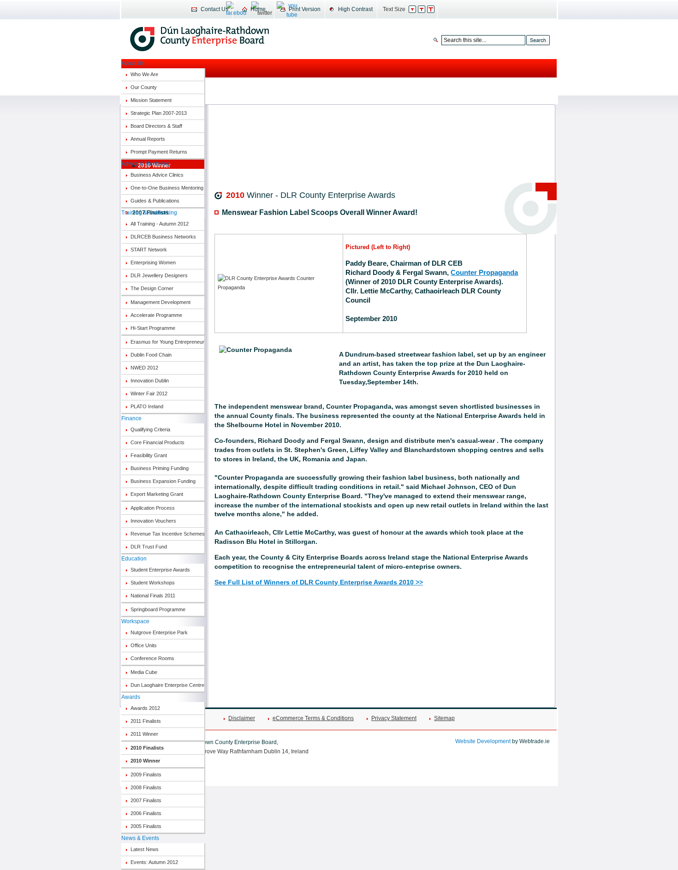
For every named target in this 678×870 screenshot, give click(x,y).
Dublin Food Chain (151, 355)
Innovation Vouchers (153, 521)
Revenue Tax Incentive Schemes (167, 533)
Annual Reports (148, 139)
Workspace (135, 621)
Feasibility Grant (149, 455)
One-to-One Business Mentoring (167, 188)
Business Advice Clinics (157, 175)
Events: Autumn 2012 (154, 862)
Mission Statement (151, 100)
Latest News (145, 849)
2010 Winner (145, 760)
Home (258, 9)
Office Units (144, 645)
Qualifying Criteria (150, 429)
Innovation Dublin (150, 380)
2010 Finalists (147, 748)
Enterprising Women (153, 262)
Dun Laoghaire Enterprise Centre (167, 685)
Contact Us (214, 9)
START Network (149, 249)
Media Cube (144, 672)
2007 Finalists (146, 800)
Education (134, 558)
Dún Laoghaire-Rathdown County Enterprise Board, (199, 38)
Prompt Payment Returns (159, 152)
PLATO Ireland (147, 406)
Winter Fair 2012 (149, 393)
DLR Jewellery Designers (159, 275)
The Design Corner (152, 288)
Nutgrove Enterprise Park (159, 632)
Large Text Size (435, 9)
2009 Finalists (146, 774)
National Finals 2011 (153, 595)
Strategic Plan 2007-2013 (159, 113)
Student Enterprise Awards (160, 569)
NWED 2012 (144, 367)
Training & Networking (149, 212)
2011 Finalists (146, 721)
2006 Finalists (146, 813)
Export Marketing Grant (157, 494)
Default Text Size (417, 9)
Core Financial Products (157, 442)
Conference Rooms (152, 658)
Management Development (160, 302)
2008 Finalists (146, 787)
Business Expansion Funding (163, 481)
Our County (144, 87)
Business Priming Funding (160, 468)
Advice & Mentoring (145, 164)
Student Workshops (153, 582)
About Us (132, 63)
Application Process (153, 508)
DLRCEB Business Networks (163, 236)
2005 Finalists (146, 826)
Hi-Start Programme (153, 328)
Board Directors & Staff (156, 126)
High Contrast (355, 9)
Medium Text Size (426, 9)
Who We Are (144, 74)
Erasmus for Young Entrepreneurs (167, 342)
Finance (131, 418)
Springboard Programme (158, 609)
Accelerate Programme (156, 315)
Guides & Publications (155, 200)
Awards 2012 (145, 708)
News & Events (140, 838)
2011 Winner (144, 734)
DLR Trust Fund (149, 546)
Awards (130, 697)
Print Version (305, 9)
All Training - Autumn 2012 (160, 223)
